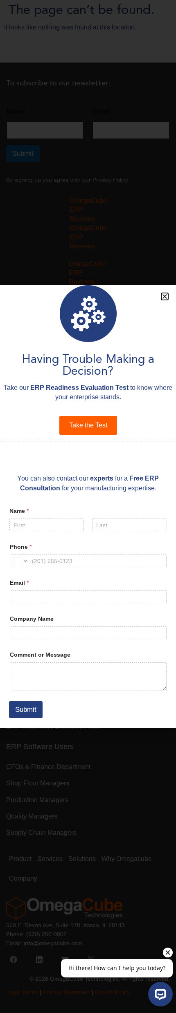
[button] (165, 296)
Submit (25, 709)
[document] (88, 506)
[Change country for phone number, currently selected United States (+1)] (19, 561)
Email (19, 582)
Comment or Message (40, 654)
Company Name (32, 618)
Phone (21, 546)
